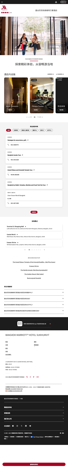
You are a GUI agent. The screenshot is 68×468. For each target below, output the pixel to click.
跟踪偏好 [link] (36, 345)
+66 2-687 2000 (15, 203)
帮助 (5, 438)
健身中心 (35, 130)
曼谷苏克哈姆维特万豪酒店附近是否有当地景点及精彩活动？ (22, 311)
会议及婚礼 (8, 354)
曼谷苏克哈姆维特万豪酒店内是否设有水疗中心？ (18, 305)
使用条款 (12, 436)
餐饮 (6, 348)
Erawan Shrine (34, 266)
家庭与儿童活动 (25, 130)
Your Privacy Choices (38, 436)
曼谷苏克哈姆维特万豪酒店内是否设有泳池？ (17, 299)
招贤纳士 (6, 436)
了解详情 (10, 110)
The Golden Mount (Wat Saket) (34, 274)
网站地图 (57, 436)
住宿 (6, 345)
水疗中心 (49, 130)
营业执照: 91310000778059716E (14, 389)
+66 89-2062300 (15, 174)
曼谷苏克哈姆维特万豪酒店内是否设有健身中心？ (18, 292)
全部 (8, 130)
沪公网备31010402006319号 (14, 391)
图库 (35, 342)
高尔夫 (42, 130)
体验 (6, 351)
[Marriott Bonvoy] (62, 2)
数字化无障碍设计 (49, 436)
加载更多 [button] (34, 212)
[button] (56, 2)
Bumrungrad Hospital (34, 278)
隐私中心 (27, 436)
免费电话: (12, 367)
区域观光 (16, 130)
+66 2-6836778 (14, 145)
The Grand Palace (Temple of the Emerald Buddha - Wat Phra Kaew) (34, 262)
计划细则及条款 (19, 436)
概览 (6, 342)
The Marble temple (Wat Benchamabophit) (34, 270)
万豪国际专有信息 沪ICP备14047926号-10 (16, 387)
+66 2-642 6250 (15, 160)
